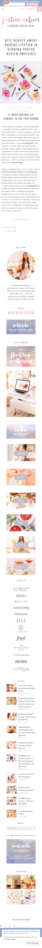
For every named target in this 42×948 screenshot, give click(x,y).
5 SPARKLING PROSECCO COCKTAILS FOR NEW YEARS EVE (26, 745)
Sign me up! (32, 4)
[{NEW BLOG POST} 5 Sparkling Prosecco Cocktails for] (5, 925)
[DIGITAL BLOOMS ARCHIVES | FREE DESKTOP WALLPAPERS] (28, 897)
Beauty (9, 108)
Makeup (16, 108)
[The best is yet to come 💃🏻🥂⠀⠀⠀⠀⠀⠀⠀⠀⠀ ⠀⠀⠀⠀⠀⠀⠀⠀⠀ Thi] (0, 925)
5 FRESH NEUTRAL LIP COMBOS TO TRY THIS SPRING (21, 116)
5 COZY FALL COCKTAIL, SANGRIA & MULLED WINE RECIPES (26, 688)
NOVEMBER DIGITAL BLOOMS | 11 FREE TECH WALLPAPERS (26, 801)
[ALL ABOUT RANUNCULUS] (13, 897)
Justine (14, 227)
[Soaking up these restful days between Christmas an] (10, 925)
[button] (21, 3)
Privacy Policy (11, 939)
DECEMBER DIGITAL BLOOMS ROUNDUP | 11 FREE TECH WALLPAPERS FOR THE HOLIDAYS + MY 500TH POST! (26, 761)
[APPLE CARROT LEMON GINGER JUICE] (28, 882)
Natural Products (27, 108)
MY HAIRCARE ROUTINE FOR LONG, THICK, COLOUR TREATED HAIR (26, 717)
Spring (25, 111)
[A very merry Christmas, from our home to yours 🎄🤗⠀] (14, 925)
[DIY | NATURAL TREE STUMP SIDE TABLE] (13, 882)
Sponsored (18, 111)
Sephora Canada (26, 169)
